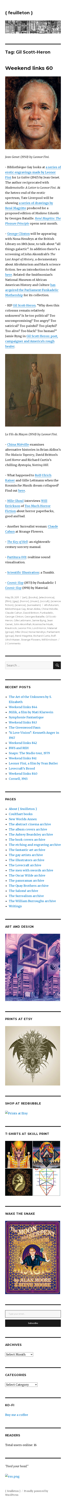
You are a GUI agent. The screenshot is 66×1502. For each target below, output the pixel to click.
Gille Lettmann (22, 620)
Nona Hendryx (37, 631)
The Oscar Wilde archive (27, 875)
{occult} (45, 601)
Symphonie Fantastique (26, 717)
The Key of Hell (17, 542)
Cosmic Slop (15, 583)
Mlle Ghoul (15, 501)
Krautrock (11, 628)
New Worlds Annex (23, 819)
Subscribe (33, 1323)
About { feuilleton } (23, 809)
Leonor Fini (24, 628)
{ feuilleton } (19, 12)
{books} (33, 597)
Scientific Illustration (23, 572)
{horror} (24, 601)
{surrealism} (34, 605)
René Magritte (23, 635)
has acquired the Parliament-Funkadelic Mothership (31, 290)
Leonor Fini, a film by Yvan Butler (33, 763)
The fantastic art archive (27, 850)
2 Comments (12, 643)
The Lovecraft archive (25, 865)
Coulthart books (21, 814)
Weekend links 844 (23, 707)
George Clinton (18, 233)
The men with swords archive (31, 870)
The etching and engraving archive (35, 845)
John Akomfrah (23, 624)
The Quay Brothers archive (29, 885)
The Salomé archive (23, 891)
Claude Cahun (13, 612)
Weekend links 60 (29, 68)
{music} (34, 601)
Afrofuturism (51, 605)
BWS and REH (19, 748)
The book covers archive (27, 839)
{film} (8, 601)
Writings (15, 906)
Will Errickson (49, 639)
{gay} (15, 601)
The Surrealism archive (26, 896)
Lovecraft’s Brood (22, 768)
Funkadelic (46, 612)
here (8, 274)
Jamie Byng (39, 620)
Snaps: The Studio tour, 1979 (29, 753)
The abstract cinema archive (30, 824)
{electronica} (46, 597)
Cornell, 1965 (18, 779)
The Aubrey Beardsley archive (31, 834)
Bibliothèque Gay (15, 608)
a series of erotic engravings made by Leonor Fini (33, 172)
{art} (24, 597)
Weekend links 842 (23, 743)
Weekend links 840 (23, 773)
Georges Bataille (35, 616)
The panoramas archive (26, 880)
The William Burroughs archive (32, 901)
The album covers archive (28, 829)
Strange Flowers (30, 639)
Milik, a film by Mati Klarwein (31, 712)
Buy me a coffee (16, 1415)
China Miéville (18, 444)
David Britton (31, 612)
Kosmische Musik (43, 624)
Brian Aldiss (33, 608)
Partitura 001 (16, 557)
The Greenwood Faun (24, 727)
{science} (20, 605)
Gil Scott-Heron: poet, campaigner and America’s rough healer (31, 341)
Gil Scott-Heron (24, 305)
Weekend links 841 (22, 758)
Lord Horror (39, 628)
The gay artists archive (26, 855)
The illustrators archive (26, 860)
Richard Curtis (41, 635)
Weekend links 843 (23, 722)
